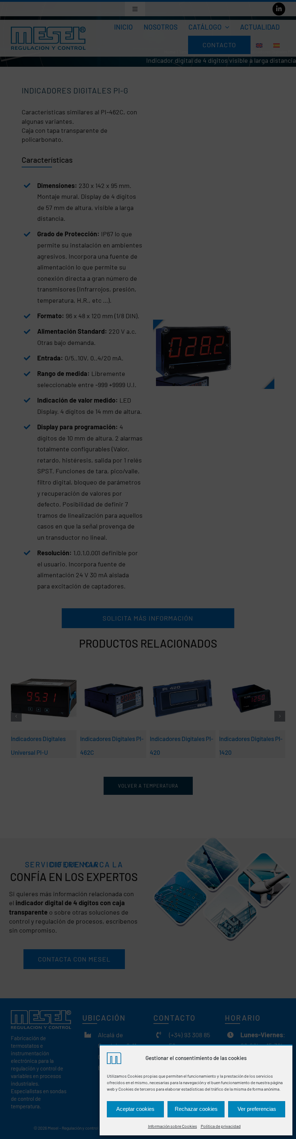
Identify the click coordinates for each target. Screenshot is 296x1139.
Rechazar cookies (196, 1109)
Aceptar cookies (135, 1109)
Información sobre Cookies (172, 1126)
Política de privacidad (221, 1126)
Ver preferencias (257, 1109)
